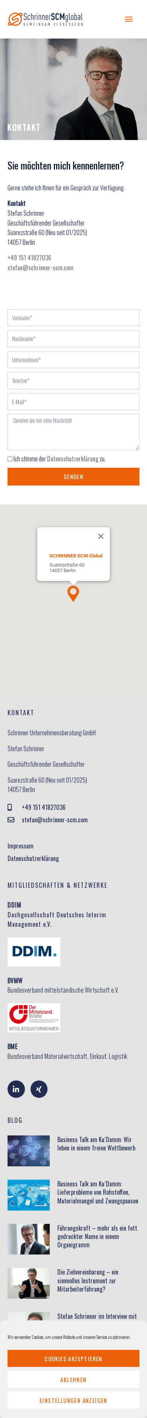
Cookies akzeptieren (73, 1358)
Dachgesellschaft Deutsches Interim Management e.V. (57, 914)
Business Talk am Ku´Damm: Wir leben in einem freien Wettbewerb (96, 1143)
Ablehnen (73, 1379)
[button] (73, 594)
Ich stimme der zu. (60, 458)
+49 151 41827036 (29, 257)
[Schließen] (101, 536)
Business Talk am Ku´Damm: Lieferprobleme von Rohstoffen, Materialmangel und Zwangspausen (97, 1192)
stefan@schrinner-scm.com (41, 267)
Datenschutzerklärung (72, 458)
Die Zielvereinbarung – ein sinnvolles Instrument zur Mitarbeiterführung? (87, 1280)
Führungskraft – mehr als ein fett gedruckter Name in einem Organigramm (97, 1236)
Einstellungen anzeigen (73, 1400)
